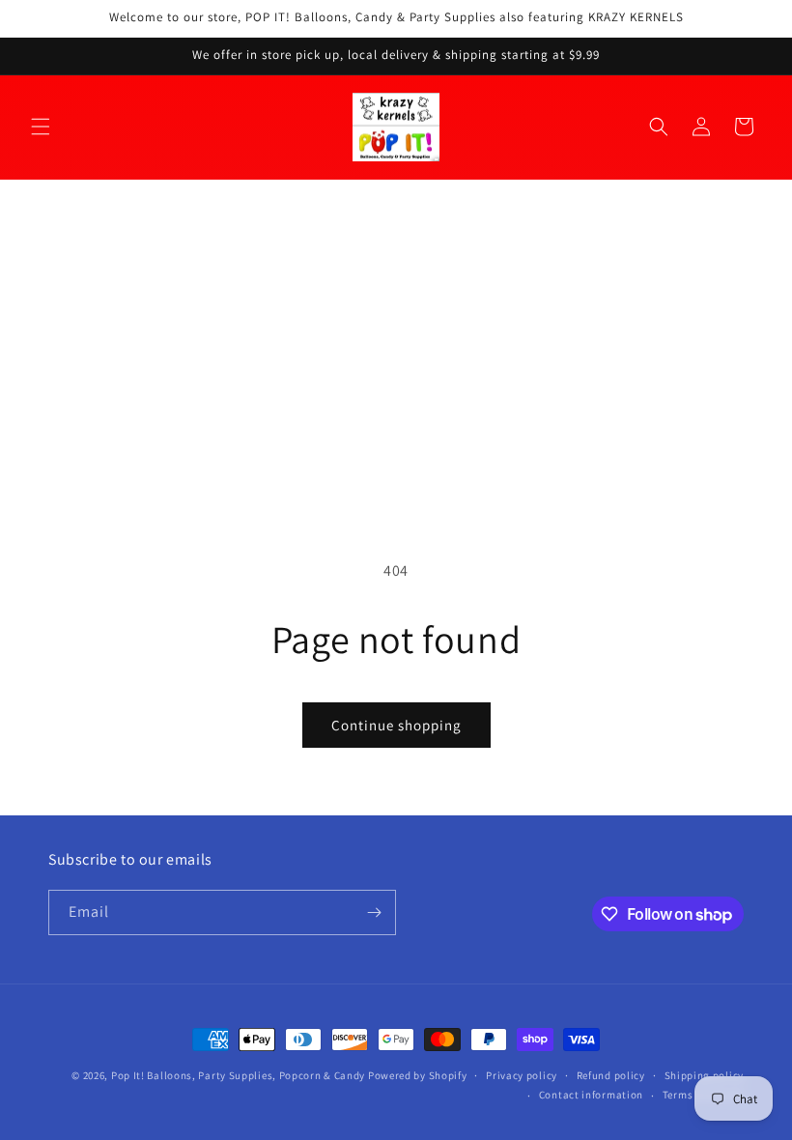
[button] (40, 126)
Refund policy (611, 1075)
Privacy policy (521, 1075)
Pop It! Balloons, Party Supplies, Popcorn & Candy (238, 1075)
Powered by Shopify (417, 1075)
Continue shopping (396, 725)
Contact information (591, 1094)
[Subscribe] (374, 912)
